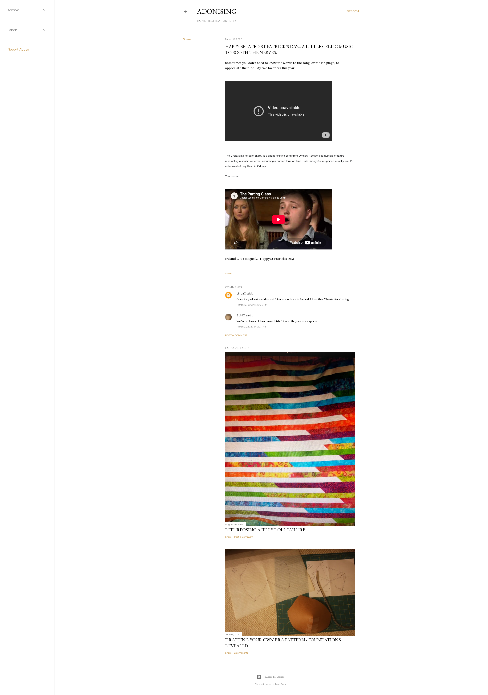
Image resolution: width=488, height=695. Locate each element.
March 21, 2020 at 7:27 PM (251, 326)
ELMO (241, 315)
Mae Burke (281, 684)
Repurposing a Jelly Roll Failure (265, 530)
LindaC (241, 293)
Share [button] (187, 39)
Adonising (217, 11)
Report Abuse (18, 49)
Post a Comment (236, 335)
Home (201, 21)
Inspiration (217, 21)
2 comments (241, 652)
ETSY (232, 21)
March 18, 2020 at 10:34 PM (252, 304)
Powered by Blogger (274, 676)
